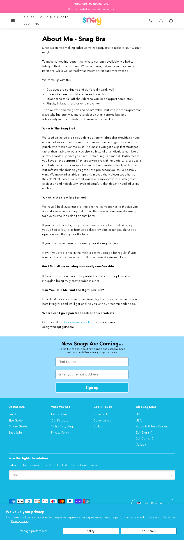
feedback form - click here (76, 322)
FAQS (12, 414)
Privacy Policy (20, 521)
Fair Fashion (59, 414)
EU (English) (144, 432)
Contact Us (100, 414)
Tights (29, 17)
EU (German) (144, 438)
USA (139, 420)
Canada (141, 444)
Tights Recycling (62, 426)
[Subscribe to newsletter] (171, 475)
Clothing (32, 23)
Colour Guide (18, 426)
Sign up (92, 387)
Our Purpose (60, 420)
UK (138, 414)
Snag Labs (15, 432)
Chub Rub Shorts (54, 17)
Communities (102, 420)
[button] (13, 20)
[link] (161, 20)
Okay (91, 531)
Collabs (98, 426)
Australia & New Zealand (152, 426)
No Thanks (148, 531)
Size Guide (16, 420)
